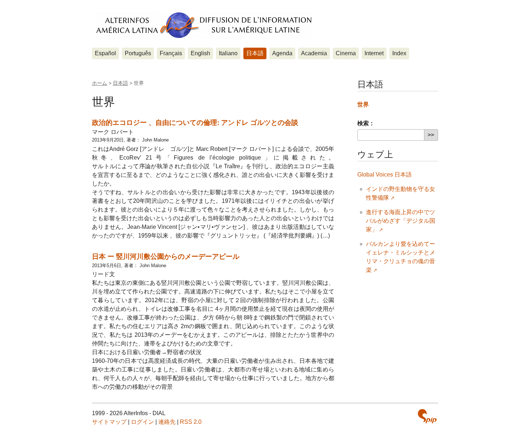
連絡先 (167, 422)
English (200, 53)
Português (138, 53)
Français (171, 53)
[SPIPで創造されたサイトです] (427, 416)
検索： (366, 123)
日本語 (255, 53)
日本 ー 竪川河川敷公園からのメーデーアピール (165, 256)
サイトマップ (109, 422)
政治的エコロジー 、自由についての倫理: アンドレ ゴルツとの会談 (195, 122)
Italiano (228, 53)
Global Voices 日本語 (384, 174)
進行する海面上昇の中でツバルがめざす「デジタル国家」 (400, 220)
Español (105, 53)
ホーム (99, 83)
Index (399, 53)
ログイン (142, 422)
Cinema (346, 53)
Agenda (282, 53)
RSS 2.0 (191, 422)
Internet (374, 53)
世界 (363, 104)
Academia (314, 53)
